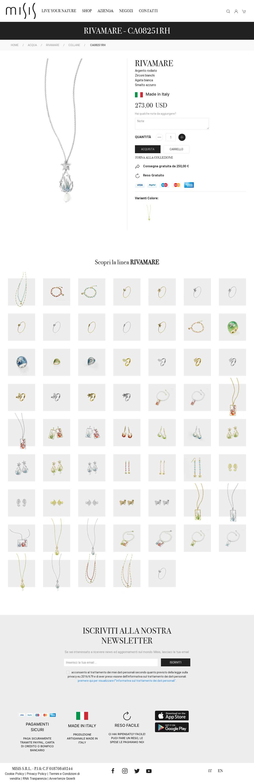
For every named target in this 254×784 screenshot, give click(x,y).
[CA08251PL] (21, 573)
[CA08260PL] (162, 397)
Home (15, 45)
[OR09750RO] (162, 467)
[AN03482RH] (126, 397)
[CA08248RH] (91, 538)
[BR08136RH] (232, 292)
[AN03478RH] (162, 362)
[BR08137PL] (126, 292)
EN (220, 771)
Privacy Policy (36, 774)
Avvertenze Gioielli (62, 778)
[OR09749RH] (91, 467)
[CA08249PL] (126, 538)
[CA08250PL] (197, 538)
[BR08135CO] (56, 292)
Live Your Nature (59, 11)
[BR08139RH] (126, 327)
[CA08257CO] (91, 573)
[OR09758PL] (126, 503)
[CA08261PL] (232, 397)
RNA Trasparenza (35, 778)
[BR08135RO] (197, 327)
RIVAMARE (52, 45)
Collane (74, 45)
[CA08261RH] (21, 432)
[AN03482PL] (91, 397)
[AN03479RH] (232, 362)
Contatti (148, 11)
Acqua (32, 45)
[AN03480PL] (21, 397)
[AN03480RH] (56, 397)
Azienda (105, 11)
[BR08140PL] (162, 327)
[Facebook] (113, 771)
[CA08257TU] (21, 292)
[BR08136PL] (162, 292)
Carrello (176, 149)
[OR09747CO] (126, 432)
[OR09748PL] (232, 432)
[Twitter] (137, 771)
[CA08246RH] (232, 503)
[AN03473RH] (91, 362)
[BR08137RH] (162, 573)
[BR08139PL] (91, 327)
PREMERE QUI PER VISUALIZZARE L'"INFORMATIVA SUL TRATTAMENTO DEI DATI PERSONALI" (127, 680)
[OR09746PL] (56, 432)
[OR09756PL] (232, 467)
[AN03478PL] (126, 362)
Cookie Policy (14, 774)
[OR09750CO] (126, 467)
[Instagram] (125, 771)
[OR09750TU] (197, 467)
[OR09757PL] (56, 503)
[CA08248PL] (56, 538)
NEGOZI (126, 11)
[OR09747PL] (162, 432)
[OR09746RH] (91, 432)
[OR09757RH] (91, 503)
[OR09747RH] (197, 432)
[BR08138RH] (56, 327)
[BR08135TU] (91, 292)
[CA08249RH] (162, 538)
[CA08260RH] (197, 397)
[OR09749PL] (56, 467)
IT (210, 771)
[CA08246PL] (197, 503)
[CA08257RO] (126, 573)
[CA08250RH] (232, 538)
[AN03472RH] (21, 362)
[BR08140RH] (197, 292)
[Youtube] (149, 771)
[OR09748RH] (21, 467)
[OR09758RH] (162, 503)
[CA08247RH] (21, 538)
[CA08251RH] (56, 573)
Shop (87, 11)
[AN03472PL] (232, 327)
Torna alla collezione (154, 158)
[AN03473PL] (56, 362)
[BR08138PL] (21, 327)
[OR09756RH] (21, 503)
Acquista (147, 149)
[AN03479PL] (197, 362)
